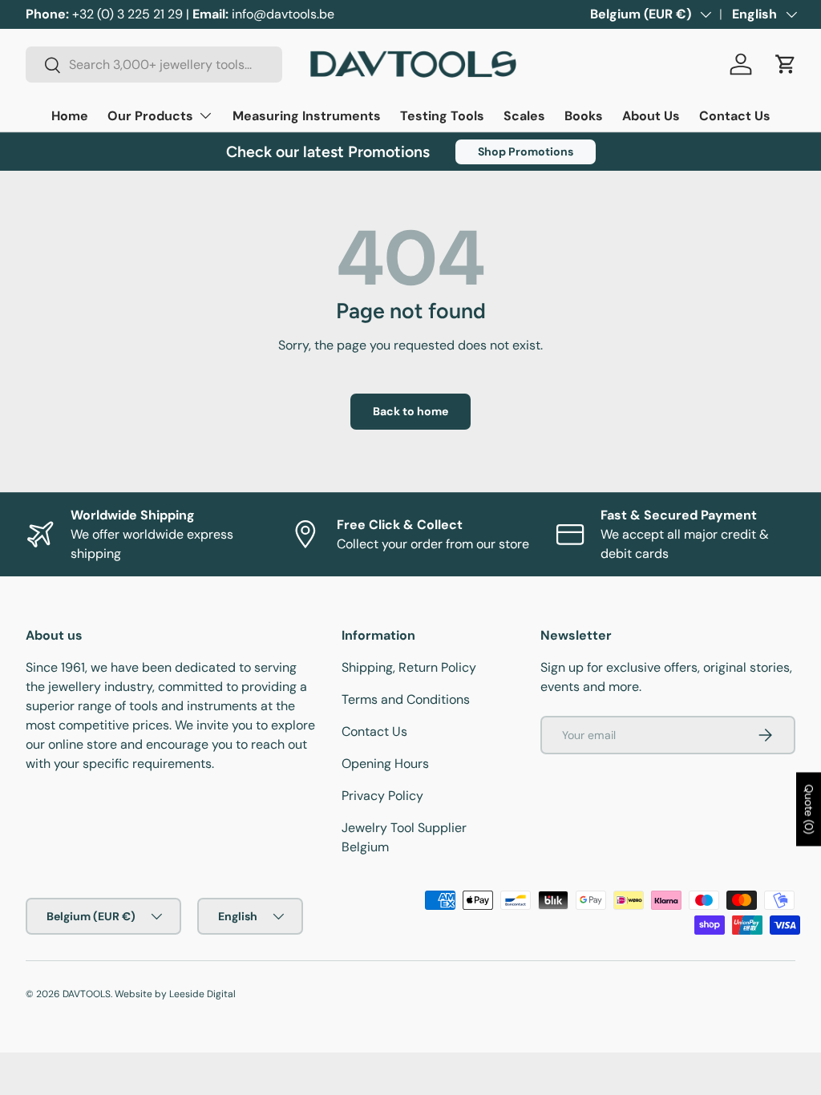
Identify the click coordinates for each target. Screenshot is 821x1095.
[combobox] (154, 64)
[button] (785, 64)
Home (69, 115)
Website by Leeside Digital (175, 994)
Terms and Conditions (406, 699)
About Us (651, 115)
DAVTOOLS (87, 994)
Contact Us (734, 115)
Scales (524, 115)
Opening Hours (385, 763)
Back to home (410, 411)
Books (583, 115)
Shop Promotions (525, 151)
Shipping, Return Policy (409, 667)
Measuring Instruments (307, 115)
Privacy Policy (382, 795)
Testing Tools (442, 115)
